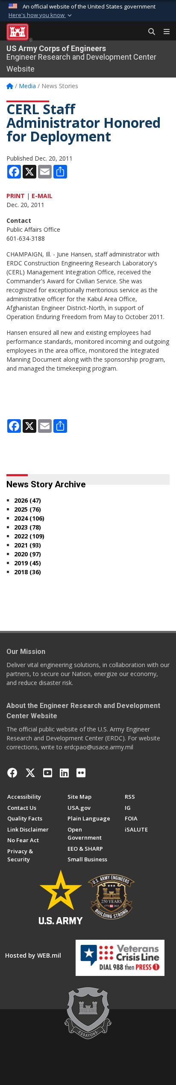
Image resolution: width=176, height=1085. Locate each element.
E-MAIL (42, 196)
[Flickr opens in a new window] (80, 772)
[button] (41, 15)
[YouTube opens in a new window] (47, 772)
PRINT (15, 196)
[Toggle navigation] (163, 32)
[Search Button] (148, 32)
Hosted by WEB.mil (33, 955)
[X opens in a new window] (30, 772)
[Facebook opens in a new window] (12, 772)
